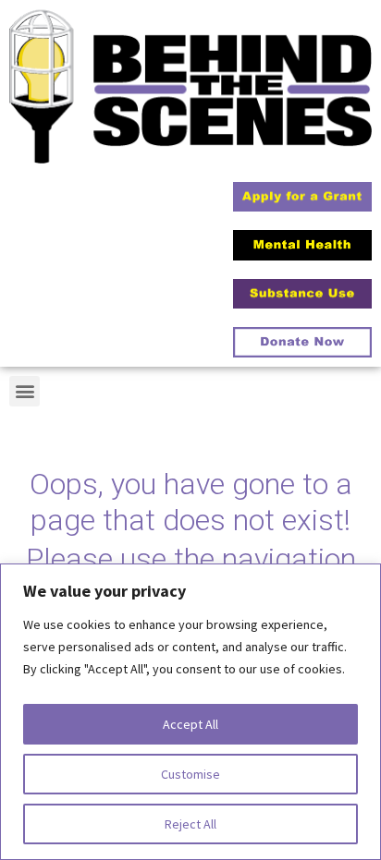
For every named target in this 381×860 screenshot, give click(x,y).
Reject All (190, 824)
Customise (190, 774)
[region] (190, 711)
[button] (24, 391)
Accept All (190, 724)
